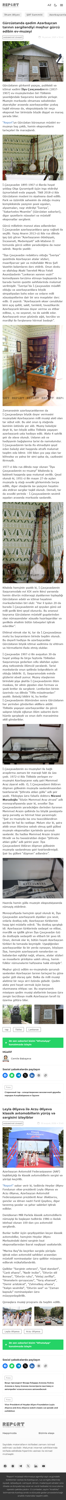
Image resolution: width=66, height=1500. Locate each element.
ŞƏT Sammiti (35, 14)
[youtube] (43, 1466)
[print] (38, 1075)
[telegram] (18, 1075)
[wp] (11, 1075)
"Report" (8, 1185)
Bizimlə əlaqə (46, 1433)
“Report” (8, 122)
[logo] (11, 5)
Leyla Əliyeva (12, 1331)
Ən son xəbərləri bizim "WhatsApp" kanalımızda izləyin (29, 1043)
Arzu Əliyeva (33, 1331)
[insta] (12, 1466)
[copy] (45, 1075)
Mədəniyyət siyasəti (12, 37)
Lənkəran (34, 1029)
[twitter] (25, 1075)
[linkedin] (32, 1075)
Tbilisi (18, 1029)
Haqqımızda (9, 1433)
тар (6, 1029)
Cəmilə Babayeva (21, 1058)
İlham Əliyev (12, 14)
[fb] (5, 1075)
